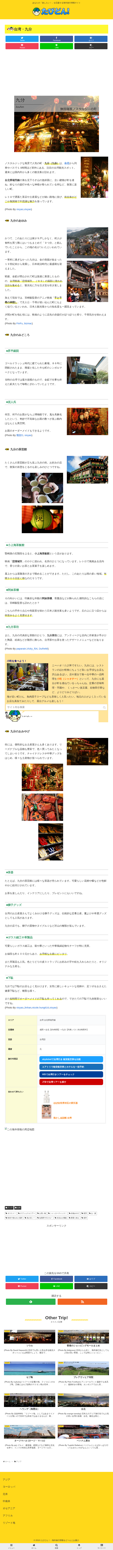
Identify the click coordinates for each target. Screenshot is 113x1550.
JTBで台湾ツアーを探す (54, 1082)
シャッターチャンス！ (58, 1213)
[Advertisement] (56, 72)
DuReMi (43, 648)
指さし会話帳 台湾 (62, 1118)
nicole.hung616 (40, 1007)
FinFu (19, 323)
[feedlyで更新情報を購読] (31, 1302)
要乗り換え (75, 1218)
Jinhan (27, 1007)
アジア (10, 1208)
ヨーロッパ (9, 1486)
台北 (66, 163)
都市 (85, 1218)
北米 (5, 1494)
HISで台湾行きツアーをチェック (58, 1074)
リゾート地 (9, 1522)
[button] (104, 707)
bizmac (28, 323)
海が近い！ (31, 1218)
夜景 (85, 1213)
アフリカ (8, 1515)
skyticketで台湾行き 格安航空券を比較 (61, 1059)
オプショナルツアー (27, 1213)
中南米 (6, 1501)
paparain (21, 648)
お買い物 (42, 1213)
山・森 (93, 1213)
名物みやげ (75, 1213)
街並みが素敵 (62, 1218)
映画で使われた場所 (15, 1218)
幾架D (19, 435)
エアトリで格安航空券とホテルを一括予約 (63, 1067)
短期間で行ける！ (46, 1218)
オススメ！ (12, 1213)
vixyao (19, 209)
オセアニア (9, 1508)
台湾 (18, 1208)
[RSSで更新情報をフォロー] (82, 1302)
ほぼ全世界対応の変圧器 (65, 1103)
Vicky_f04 (32, 648)
